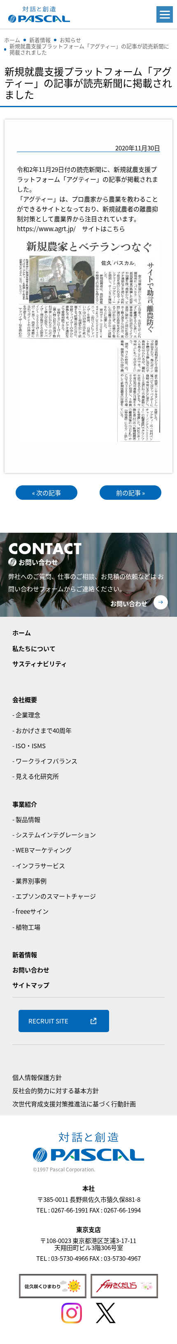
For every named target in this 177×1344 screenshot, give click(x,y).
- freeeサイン (30, 911)
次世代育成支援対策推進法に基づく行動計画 (74, 1103)
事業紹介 (24, 804)
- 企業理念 (26, 714)
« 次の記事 (46, 492)
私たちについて (34, 648)
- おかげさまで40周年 (42, 730)
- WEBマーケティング (42, 849)
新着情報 (24, 954)
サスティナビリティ (39, 663)
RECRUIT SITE (48, 1020)
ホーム (21, 632)
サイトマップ (30, 985)
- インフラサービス (38, 865)
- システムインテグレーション (54, 834)
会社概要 (24, 699)
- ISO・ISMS (29, 745)
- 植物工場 (26, 927)
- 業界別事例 (29, 880)
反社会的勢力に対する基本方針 (55, 1090)
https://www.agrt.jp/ (46, 228)
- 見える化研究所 (35, 776)
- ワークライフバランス (44, 760)
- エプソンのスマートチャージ (54, 896)
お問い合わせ (128, 603)
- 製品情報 (26, 819)
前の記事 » (130, 492)
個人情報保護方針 (37, 1077)
